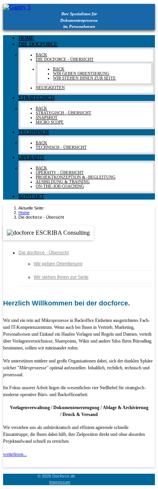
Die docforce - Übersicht (43, 252)
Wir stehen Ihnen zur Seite (61, 277)
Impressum (59, 482)
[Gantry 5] (17, 7)
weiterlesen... (15, 454)
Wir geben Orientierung (58, 263)
